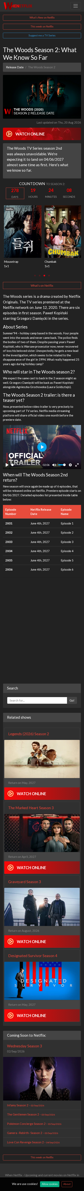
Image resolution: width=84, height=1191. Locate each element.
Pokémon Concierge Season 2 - (34, 1123)
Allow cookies (50, 1184)
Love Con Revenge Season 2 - (33, 1142)
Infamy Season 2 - (25, 1105)
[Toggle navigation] (75, 6)
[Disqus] (42, 629)
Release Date (15, 67)
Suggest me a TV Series (42, 35)
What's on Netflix (42, 285)
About (67, 1184)
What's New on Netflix (42, 17)
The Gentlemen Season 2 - (31, 1114)
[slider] (25, 465)
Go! (72, 700)
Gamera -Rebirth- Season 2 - (32, 1133)
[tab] (35, 275)
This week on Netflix (42, 26)
